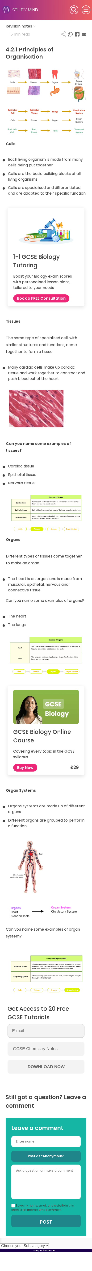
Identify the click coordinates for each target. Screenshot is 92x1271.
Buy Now (25, 767)
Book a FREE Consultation (41, 298)
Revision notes (20, 26)
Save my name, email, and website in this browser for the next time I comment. (42, 1208)
